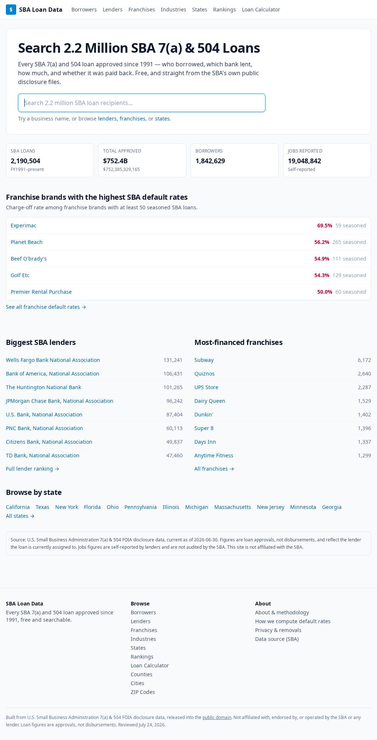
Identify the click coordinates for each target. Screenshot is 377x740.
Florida (92, 506)
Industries (173, 9)
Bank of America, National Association (52, 373)
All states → (20, 515)
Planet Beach (27, 241)
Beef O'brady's (29, 258)
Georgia (332, 506)
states (162, 118)
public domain (216, 717)
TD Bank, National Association (43, 455)
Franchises (141, 9)
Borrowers (84, 9)
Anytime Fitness (213, 455)
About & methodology (282, 612)
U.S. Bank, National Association (44, 414)
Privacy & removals (278, 629)
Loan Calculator (261, 9)
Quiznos (204, 373)
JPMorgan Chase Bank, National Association (59, 400)
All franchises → (214, 468)
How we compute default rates (293, 621)
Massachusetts (232, 506)
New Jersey (270, 506)
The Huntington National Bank (43, 387)
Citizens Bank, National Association (49, 441)
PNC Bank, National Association (44, 428)
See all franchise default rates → (46, 306)
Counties (141, 674)
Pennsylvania (140, 506)
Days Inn (205, 441)
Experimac (23, 225)
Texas (42, 506)
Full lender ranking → (32, 468)
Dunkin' (203, 414)
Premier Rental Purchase (41, 291)
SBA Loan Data (36, 10)
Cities (137, 683)
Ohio (113, 506)
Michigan (196, 506)
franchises (132, 118)
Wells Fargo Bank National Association (53, 359)
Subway (204, 359)
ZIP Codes (143, 691)
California (18, 506)
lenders (107, 118)
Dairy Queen (209, 400)
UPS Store (206, 387)
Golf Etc (20, 275)
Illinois (171, 506)
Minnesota (303, 506)
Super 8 (204, 428)
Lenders (113, 9)
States (199, 9)
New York (66, 506)
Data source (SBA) (277, 638)
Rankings (224, 9)
